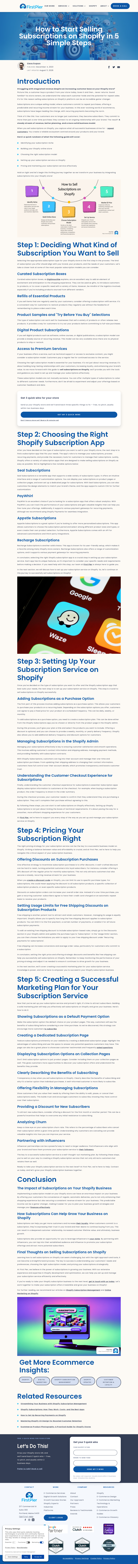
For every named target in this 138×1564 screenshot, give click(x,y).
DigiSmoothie (53, 279)
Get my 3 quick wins (69, 414)
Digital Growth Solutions (55, 1496)
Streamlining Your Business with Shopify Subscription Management (54, 1403)
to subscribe (50, 1029)
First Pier (88, 564)
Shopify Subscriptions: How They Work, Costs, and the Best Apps (52, 1409)
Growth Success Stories (55, 1500)
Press (72, 1507)
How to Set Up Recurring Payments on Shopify (43, 1415)
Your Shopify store (81, 1447)
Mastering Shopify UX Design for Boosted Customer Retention (51, 1421)
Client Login (56, 1517)
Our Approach (77, 1500)
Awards (73, 1514)
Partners (74, 1503)
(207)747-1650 (26, 1517)
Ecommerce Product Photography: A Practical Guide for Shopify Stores (56, 1427)
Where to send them (81, 1458)
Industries (48, 1507)
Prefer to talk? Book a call (29, 1469)
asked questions (105, 1047)
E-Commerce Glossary (107, 1517)
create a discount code (38, 880)
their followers (86, 1149)
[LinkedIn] (33, 1520)
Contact (74, 1496)
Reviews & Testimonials (81, 1510)
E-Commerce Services (54, 1493)
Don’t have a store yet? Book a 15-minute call (40, 420)
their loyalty (82, 1223)
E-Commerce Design (107, 1496)
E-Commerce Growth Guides (107, 1512)
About (73, 1493)
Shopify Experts (51, 1503)
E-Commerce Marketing (108, 1500)
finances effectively (40, 1207)
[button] (63, 6)
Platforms (48, 1510)
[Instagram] (29, 1520)
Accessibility (68, 1558)
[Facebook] (25, 1520)
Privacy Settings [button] (82, 1558)
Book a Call (120, 6)
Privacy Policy (109, 1558)
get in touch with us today (102, 1281)
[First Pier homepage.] (31, 6)
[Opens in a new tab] (109, 67)
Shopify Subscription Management (83, 1290)
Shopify (100, 1493)
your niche (95, 1239)
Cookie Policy (96, 1558)
